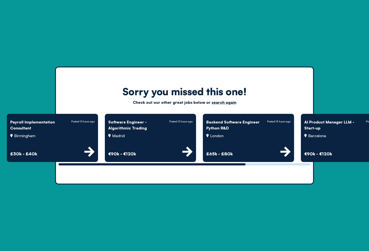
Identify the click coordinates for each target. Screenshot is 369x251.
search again (224, 102)
